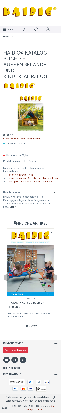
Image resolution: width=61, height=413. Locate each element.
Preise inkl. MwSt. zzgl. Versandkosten (21, 138)
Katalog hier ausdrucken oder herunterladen (30, 181)
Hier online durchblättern (20, 174)
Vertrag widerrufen (15, 350)
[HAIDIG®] (19, 85)
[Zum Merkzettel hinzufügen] (51, 231)
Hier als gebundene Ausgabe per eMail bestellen (32, 178)
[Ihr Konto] (48, 29)
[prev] (7, 277)
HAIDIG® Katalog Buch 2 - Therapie (26, 304)
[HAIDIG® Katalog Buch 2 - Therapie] (30, 262)
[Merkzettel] (36, 29)
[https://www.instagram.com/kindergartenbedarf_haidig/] (23, 360)
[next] (54, 277)
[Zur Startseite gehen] (30, 12)
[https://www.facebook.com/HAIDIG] (14, 360)
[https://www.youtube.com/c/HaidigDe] (6, 360)
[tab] (29, 199)
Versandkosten (13, 400)
